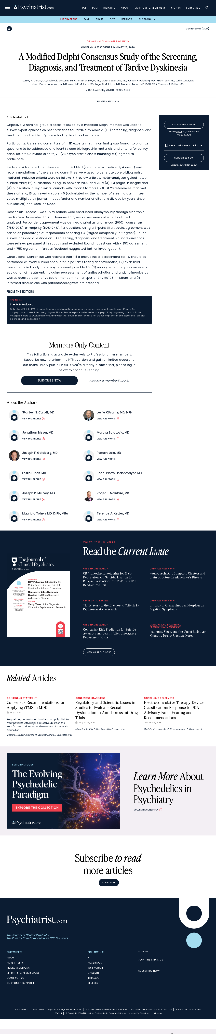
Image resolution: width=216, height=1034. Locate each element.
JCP (84, 7)
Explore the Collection (146, 809)
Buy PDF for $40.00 (184, 124)
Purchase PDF (68, 19)
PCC (95, 7)
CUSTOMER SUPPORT (20, 983)
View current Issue (99, 652)
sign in (179, 131)
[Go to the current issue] (38, 636)
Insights (109, 7)
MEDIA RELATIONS (18, 967)
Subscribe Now (49, 380)
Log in (124, 380)
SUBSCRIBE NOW (149, 971)
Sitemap (157, 1013)
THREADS (94, 978)
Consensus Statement (95, 47)
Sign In (176, 7)
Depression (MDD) (197, 28)
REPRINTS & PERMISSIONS (23, 973)
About (125, 7)
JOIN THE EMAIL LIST (151, 959)
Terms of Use (38, 1009)
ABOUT (11, 957)
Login (194, 164)
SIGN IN (143, 951)
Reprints (127, 19)
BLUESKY (93, 983)
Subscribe (193, 7)
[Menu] (7, 8)
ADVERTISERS (15, 962)
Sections (145, 19)
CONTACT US (15, 978)
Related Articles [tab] (106, 101)
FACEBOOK (95, 962)
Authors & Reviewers (150, 7)
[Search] (207, 8)
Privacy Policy (21, 1009)
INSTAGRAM (95, 967)
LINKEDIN (93, 973)
